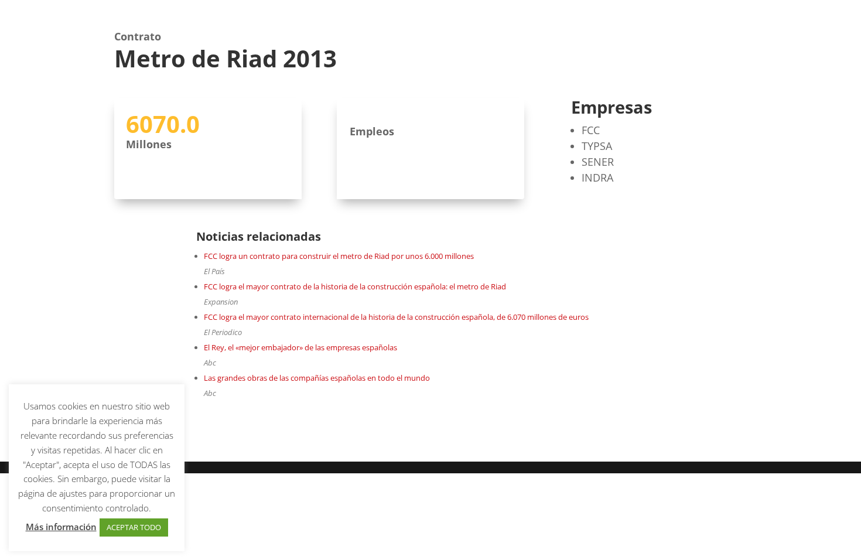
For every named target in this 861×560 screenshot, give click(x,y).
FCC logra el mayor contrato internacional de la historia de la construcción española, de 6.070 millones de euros (396, 317)
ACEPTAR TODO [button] (134, 527)
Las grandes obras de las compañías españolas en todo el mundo (317, 378)
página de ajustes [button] (52, 493)
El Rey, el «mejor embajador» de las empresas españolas (300, 347)
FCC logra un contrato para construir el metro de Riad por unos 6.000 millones (339, 256)
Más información (61, 526)
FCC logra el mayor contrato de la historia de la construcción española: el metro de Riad (355, 286)
